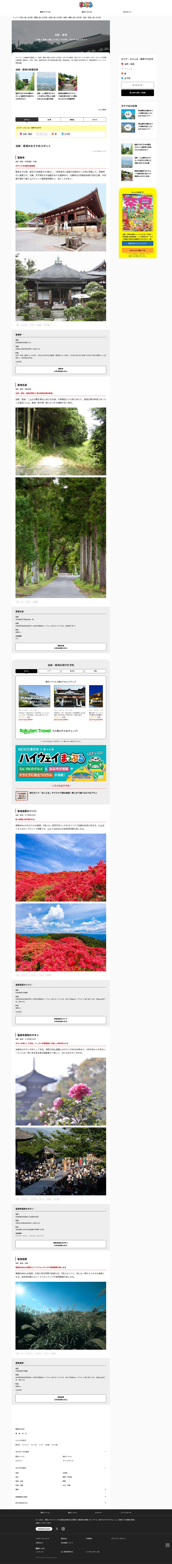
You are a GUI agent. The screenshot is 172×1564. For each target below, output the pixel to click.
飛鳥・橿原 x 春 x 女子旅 (72, 17)
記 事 (49, 119)
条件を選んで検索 (139, 93)
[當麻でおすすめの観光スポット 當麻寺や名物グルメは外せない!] (24, 88)
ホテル (94, 119)
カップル (24, 325)
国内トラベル (45, 12)
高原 (26, 1263)
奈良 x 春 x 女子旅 (55, 17)
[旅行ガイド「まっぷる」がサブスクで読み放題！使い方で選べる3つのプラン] (21, 796)
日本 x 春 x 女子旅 (26, 17)
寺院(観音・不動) (31, 161)
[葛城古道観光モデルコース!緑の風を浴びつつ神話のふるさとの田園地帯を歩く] (67, 88)
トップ (15, 17)
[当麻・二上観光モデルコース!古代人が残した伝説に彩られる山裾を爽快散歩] (46, 88)
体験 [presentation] (95, 671)
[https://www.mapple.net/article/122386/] (127, 144)
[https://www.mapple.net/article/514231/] (127, 171)
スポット (27, 119)
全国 (17, 1473)
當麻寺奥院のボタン (28, 1035)
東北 (17, 1477)
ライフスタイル (68, 1460)
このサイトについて (42, 1538)
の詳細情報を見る (60, 370)
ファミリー (25, 975)
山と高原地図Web (67, 1552)
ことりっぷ (39, 1552)
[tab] (26, 671)
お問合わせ (39, 1543)
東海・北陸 (19, 1481)
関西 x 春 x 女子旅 (40, 17)
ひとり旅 (46, 325)
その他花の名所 (30, 815)
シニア (32, 325)
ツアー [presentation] (49, 671)
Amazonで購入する (137, 250)
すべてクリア (138, 85)
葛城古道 (22, 385)
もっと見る (102, 109)
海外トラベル (87, 12)
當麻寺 (21, 157)
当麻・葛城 (19, 161)
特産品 (72, 119)
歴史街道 (28, 389)
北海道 (65, 1473)
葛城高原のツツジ (27, 811)
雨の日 (17, 1445)
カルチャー (127, 12)
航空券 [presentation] (72, 671)
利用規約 (89, 1538)
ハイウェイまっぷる (93, 1552)
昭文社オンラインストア (137, 243)
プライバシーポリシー (118, 1538)
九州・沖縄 (66, 1485)
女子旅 (39, 325)
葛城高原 (22, 1259)
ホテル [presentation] (26, 671)
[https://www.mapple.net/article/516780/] (127, 157)
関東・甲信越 (67, 1477)
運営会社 (64, 1538)
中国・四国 (19, 1485)
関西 (64, 1481)
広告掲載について (67, 1543)
